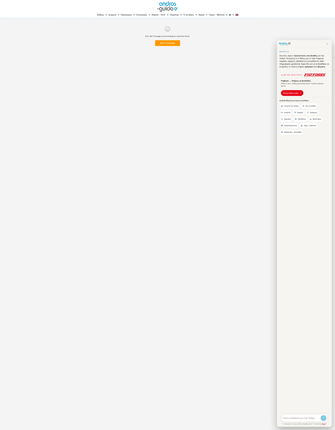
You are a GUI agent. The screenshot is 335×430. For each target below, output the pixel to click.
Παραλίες (174, 15)
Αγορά (201, 15)
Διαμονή (112, 15)
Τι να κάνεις (188, 15)
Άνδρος (100, 15)
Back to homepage (167, 43)
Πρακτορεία (126, 15)
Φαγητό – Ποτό (158, 15)
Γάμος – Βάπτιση (216, 15)
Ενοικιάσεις (141, 15)
